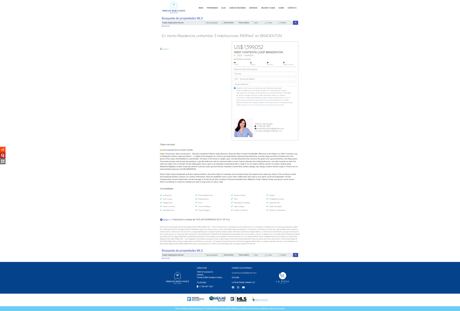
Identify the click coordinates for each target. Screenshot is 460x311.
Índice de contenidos (260, 309)
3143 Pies (270, 64)
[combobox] (236, 79)
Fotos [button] (178, 44)
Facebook (191, 309)
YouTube (208, 309)
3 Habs (236, 64)
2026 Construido (288, 64)
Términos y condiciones (241, 309)
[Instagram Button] (238, 288)
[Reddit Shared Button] (3, 149)
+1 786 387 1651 (206, 286)
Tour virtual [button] (214, 44)
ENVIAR (265, 112)
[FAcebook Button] (233, 288)
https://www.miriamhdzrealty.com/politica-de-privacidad (262, 105)
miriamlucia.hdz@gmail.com (244, 273)
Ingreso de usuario (277, 309)
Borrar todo (166, 26)
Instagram (200, 309)
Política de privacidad (221, 309)
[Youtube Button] (243, 288)
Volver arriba (180, 309)
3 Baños (253, 64)
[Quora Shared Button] (3, 155)
